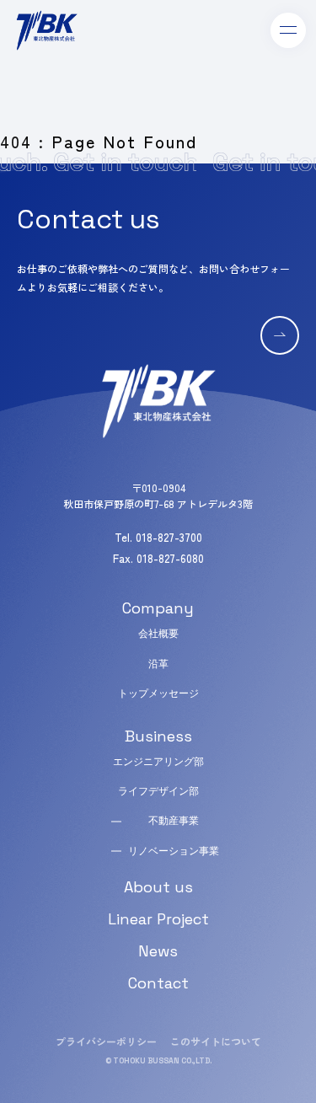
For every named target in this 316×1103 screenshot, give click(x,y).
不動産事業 (173, 820)
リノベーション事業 (173, 851)
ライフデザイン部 (158, 791)
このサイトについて (215, 1041)
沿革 (158, 664)
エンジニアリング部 (158, 761)
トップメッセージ (158, 693)
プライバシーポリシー (106, 1041)
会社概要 (158, 633)
